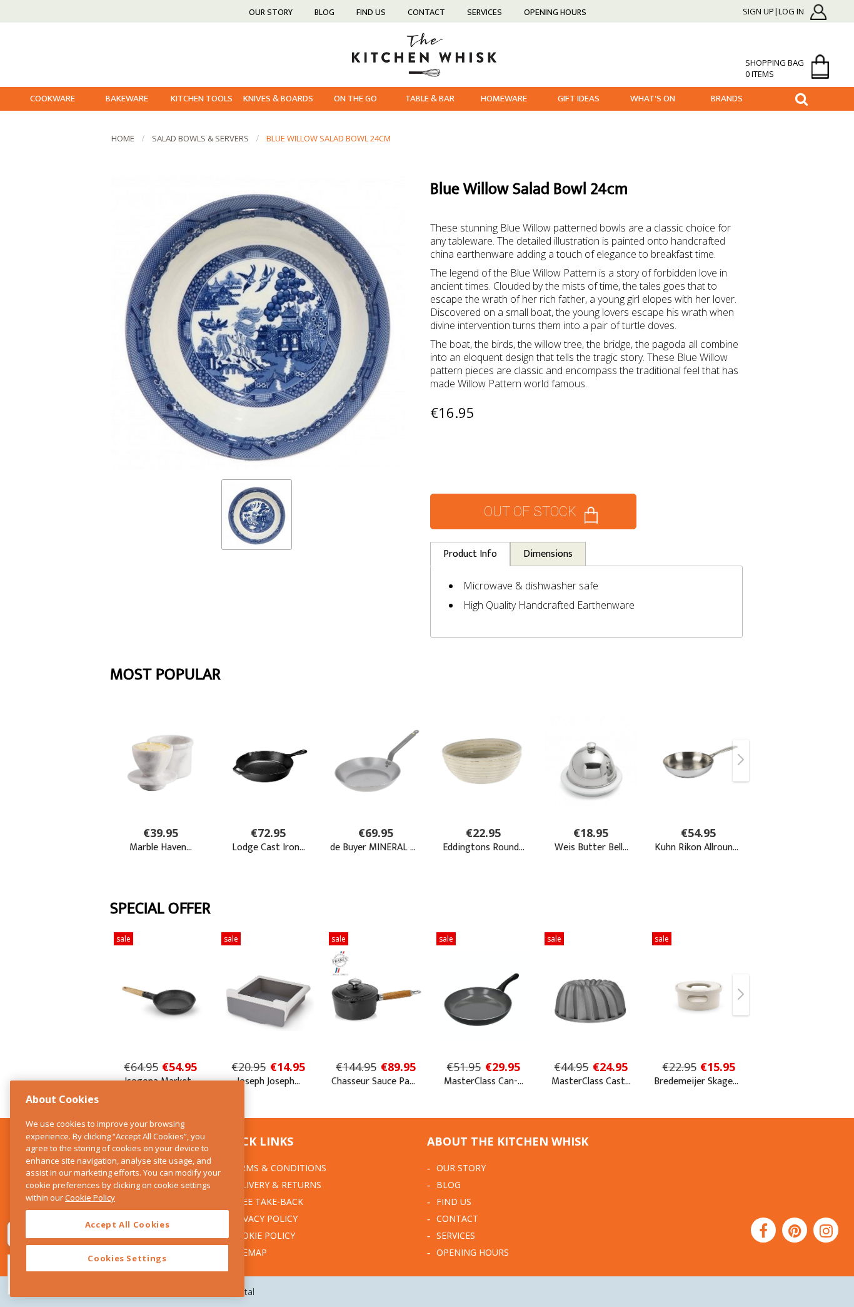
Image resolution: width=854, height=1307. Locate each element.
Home (122, 138)
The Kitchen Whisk (427, 54)
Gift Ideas (579, 98)
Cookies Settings (127, 1258)
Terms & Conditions (277, 1168)
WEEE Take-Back (266, 1202)
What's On (652, 98)
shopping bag (774, 68)
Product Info (470, 554)
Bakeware (127, 98)
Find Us (371, 12)
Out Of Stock (530, 511)
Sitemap (248, 1252)
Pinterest (794, 1230)
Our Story (271, 12)
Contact (426, 12)
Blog (324, 12)
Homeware (504, 98)
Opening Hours (555, 12)
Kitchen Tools (202, 98)
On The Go (355, 98)
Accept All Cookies (127, 1224)
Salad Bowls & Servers (200, 138)
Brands (727, 98)
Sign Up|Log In (773, 12)
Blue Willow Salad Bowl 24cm (328, 138)
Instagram (825, 1230)
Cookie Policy (262, 1235)
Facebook (763, 1230)
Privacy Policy (263, 1218)
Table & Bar (430, 98)
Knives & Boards (278, 98)
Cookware (52, 98)
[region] (127, 1189)
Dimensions (548, 554)
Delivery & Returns (275, 1185)
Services (484, 12)
